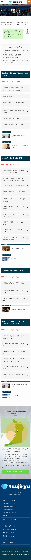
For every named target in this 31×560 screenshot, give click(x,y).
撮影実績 (14, 258)
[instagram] (14, 548)
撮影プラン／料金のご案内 (18, 309)
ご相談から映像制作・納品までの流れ (20, 136)
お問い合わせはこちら (8, 542)
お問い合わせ (15, 395)
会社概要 (10, 551)
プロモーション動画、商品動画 (10, 506)
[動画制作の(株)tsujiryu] (15, 2)
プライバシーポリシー (17, 551)
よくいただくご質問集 (8, 532)
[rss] (16, 548)
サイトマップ (26, 551)
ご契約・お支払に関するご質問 (13, 57)
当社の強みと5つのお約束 (9, 529)
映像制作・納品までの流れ (9, 526)
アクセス (5, 539)
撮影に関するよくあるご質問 (13, 55)
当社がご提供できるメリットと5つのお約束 (20, 146)
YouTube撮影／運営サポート (10, 503)
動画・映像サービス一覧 (18, 248)
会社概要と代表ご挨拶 (8, 536)
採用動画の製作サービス (9, 509)
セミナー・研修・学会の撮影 (10, 512)
